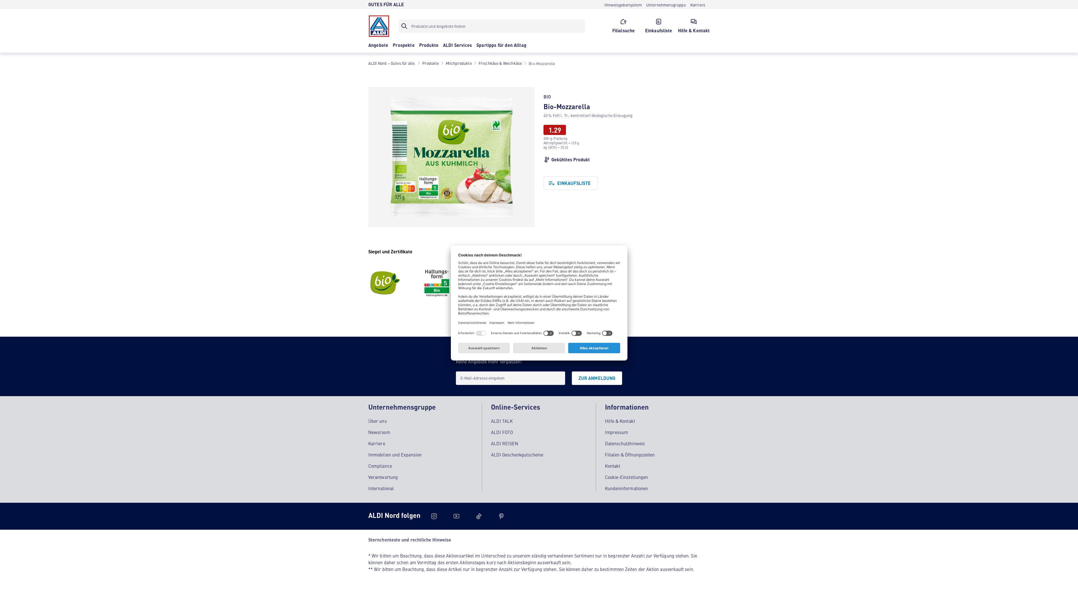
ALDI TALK (502, 421)
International (381, 488)
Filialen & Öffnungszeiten (630, 454)
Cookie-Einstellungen (626, 477)
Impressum (616, 432)
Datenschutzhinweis (625, 443)
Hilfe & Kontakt (620, 421)
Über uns (377, 421)
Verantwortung (383, 477)
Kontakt (612, 466)
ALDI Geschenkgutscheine (517, 454)
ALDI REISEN (504, 443)
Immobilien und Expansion (395, 454)
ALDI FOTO (502, 432)
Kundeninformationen (626, 488)
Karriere (376, 443)
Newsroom (379, 432)
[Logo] (379, 26)
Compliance (380, 466)
